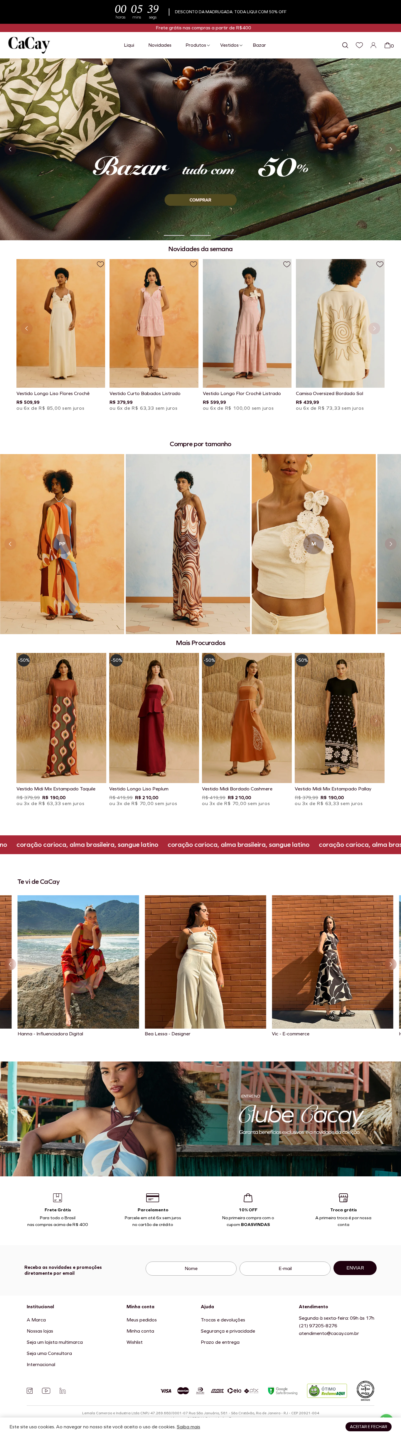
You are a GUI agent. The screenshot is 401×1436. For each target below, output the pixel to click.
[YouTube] (46, 1391)
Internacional (41, 1364)
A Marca (36, 1320)
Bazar (259, 45)
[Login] (373, 45)
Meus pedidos (142, 1320)
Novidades (159, 45)
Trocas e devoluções (223, 1320)
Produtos (196, 45)
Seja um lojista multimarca (55, 1342)
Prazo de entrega (220, 1342)
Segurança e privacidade (228, 1331)
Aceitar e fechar (368, 1426)
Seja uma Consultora (49, 1353)
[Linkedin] (62, 1391)
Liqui (129, 45)
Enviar (355, 1268)
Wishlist (135, 1342)
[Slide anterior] (10, 149)
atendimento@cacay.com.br (329, 1333)
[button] (174, 235)
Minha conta (140, 1331)
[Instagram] (30, 1391)
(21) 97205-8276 (318, 1325)
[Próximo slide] (391, 149)
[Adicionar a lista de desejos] (100, 264)
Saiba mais (188, 1427)
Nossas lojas (40, 1331)
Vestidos (229, 45)
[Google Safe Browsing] (282, 1391)
